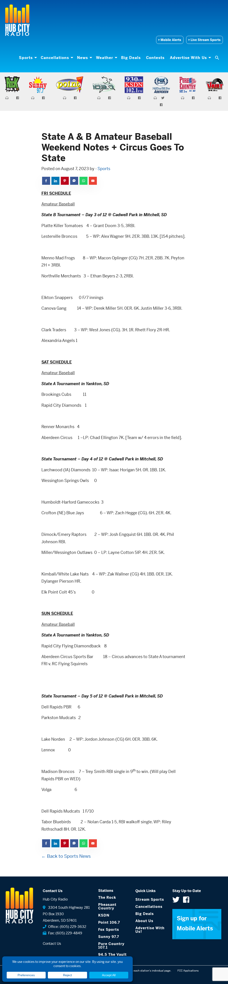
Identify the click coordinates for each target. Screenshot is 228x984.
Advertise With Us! (150, 930)
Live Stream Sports (205, 40)
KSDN (103, 915)
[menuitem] (27, 57)
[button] (217, 57)
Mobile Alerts (170, 40)
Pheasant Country (107, 906)
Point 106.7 (109, 922)
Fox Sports (108, 929)
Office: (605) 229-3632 (66, 926)
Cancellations (55, 57)
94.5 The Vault (112, 954)
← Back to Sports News (66, 856)
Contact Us (52, 943)
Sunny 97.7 (108, 936)
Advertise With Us (188, 57)
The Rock (107, 897)
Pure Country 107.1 (111, 945)
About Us (144, 921)
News (82, 57)
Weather (104, 57)
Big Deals (131, 57)
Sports (26, 57)
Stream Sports (149, 899)
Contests (155, 57)
